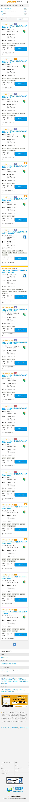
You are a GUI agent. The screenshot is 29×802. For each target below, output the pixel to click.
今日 (2, 689)
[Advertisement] (14, 744)
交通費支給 (10, 679)
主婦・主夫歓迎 (22, 679)
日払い (9, 678)
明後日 (9, 689)
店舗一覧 (16, 762)
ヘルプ (2, 765)
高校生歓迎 (4, 681)
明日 (6, 689)
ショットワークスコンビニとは (6, 762)
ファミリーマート (14, 670)
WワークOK (4, 683)
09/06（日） (4, 691)
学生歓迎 (15, 681)
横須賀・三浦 (4, 657)
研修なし (20, 678)
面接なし (14, 678)
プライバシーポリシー (19, 768)
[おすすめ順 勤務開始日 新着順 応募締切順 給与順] (22, 19)
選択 (25, 11)
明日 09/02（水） (10, 721)
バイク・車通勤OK (23, 681)
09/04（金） (15, 689)
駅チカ (16, 679)
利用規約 (2, 768)
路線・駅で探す (12, 663)
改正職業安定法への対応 (5, 770)
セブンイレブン (5, 670)
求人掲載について (4, 773)
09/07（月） (11, 691)
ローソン (22, 670)
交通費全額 (4, 679)
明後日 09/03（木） (16, 721)
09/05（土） (23, 689)
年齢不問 (10, 681)
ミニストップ (4, 671)
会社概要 (16, 770)
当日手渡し (3, 678)
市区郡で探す (4, 663)
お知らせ (16, 765)
